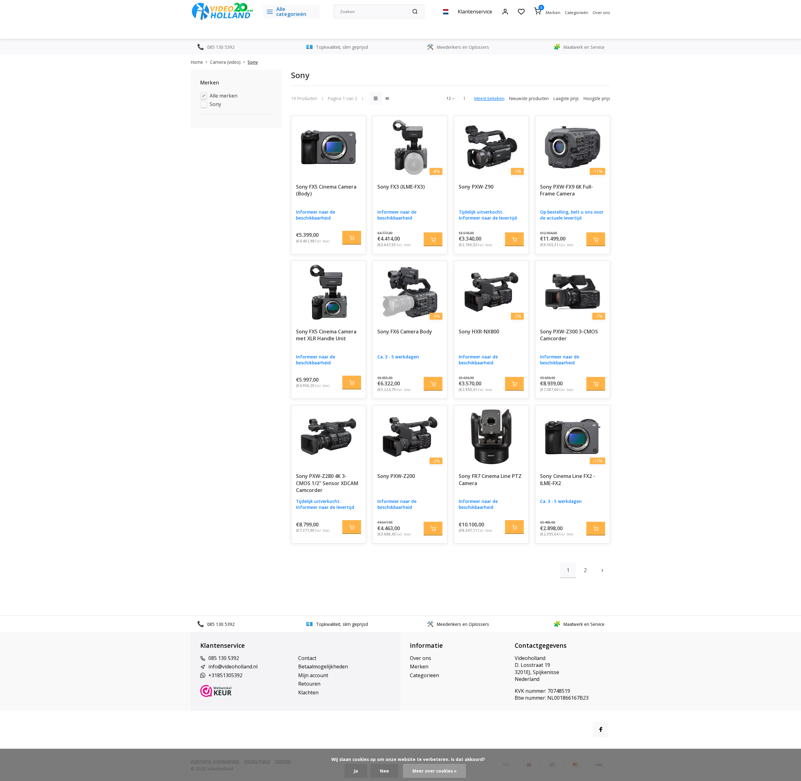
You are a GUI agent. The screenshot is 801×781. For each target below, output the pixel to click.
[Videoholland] (222, 11)
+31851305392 (225, 675)
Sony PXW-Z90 (476, 186)
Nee (384, 771)
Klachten (308, 692)
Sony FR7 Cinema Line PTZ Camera (490, 479)
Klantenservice (475, 11)
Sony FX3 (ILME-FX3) (401, 186)
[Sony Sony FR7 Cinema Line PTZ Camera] (491, 436)
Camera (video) (225, 62)
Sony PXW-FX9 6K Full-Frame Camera (566, 190)
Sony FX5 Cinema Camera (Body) (326, 190)
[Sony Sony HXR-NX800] (491, 292)
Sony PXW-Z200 (396, 476)
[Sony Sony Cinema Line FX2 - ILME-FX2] (572, 436)
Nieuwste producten (529, 98)
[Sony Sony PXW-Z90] (491, 147)
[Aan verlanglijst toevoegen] (356, 125)
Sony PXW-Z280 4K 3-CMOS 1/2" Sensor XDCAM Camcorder (327, 483)
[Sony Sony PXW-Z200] (410, 436)
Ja (356, 771)
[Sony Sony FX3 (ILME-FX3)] (410, 147)
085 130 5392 (223, 658)
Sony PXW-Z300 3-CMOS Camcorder (569, 335)
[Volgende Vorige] (602, 570)
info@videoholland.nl (233, 666)
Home (197, 62)
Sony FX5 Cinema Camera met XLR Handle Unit (326, 335)
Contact (307, 658)
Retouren (309, 683)
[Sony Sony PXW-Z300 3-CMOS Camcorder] (572, 292)
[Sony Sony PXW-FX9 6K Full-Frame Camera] (572, 147)
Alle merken (223, 95)
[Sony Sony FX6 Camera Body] (410, 292)
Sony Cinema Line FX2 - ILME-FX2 (567, 479)
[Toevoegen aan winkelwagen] (351, 238)
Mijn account (313, 675)
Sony (252, 62)
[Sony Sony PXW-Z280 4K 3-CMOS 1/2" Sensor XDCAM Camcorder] (328, 436)
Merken (553, 12)
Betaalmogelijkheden (323, 666)
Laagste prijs (566, 98)
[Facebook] (601, 729)
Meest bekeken (489, 98)
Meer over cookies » (434, 771)
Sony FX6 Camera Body (404, 331)
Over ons (601, 12)
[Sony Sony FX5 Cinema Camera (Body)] (328, 147)
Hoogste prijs (597, 98)
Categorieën (576, 12)
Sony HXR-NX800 (479, 331)
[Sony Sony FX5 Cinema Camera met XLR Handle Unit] (328, 292)
